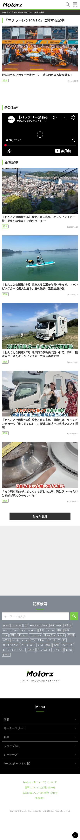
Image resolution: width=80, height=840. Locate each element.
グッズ (69, 649)
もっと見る (40, 516)
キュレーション (20, 640)
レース (6, 654)
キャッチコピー (28, 630)
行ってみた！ (44, 649)
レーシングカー (10, 630)
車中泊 (6, 640)
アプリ (71, 635)
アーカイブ (54, 640)
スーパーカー (27, 645)
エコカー (17, 625)
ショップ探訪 (12, 745)
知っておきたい (10, 645)
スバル (50, 630)
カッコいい (35, 635)
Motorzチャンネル (15, 763)
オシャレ (22, 635)
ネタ (5, 635)
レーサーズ (10, 754)
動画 (66, 630)
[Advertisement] (40, 562)
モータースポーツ (38, 625)
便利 (13, 635)
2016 (56, 645)
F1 (64, 640)
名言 (42, 630)
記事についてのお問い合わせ (40, 787)
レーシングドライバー (13, 649)
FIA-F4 (31, 649)
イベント (58, 649)
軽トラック (55, 625)
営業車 (67, 625)
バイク (61, 635)
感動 (59, 630)
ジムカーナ (67, 645)
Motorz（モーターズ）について (40, 782)
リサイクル (49, 635)
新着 (6, 719)
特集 (5, 80)
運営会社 (40, 797)
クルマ (6, 625)
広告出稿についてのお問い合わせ (40, 792)
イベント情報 (43, 645)
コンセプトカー (38, 640)
